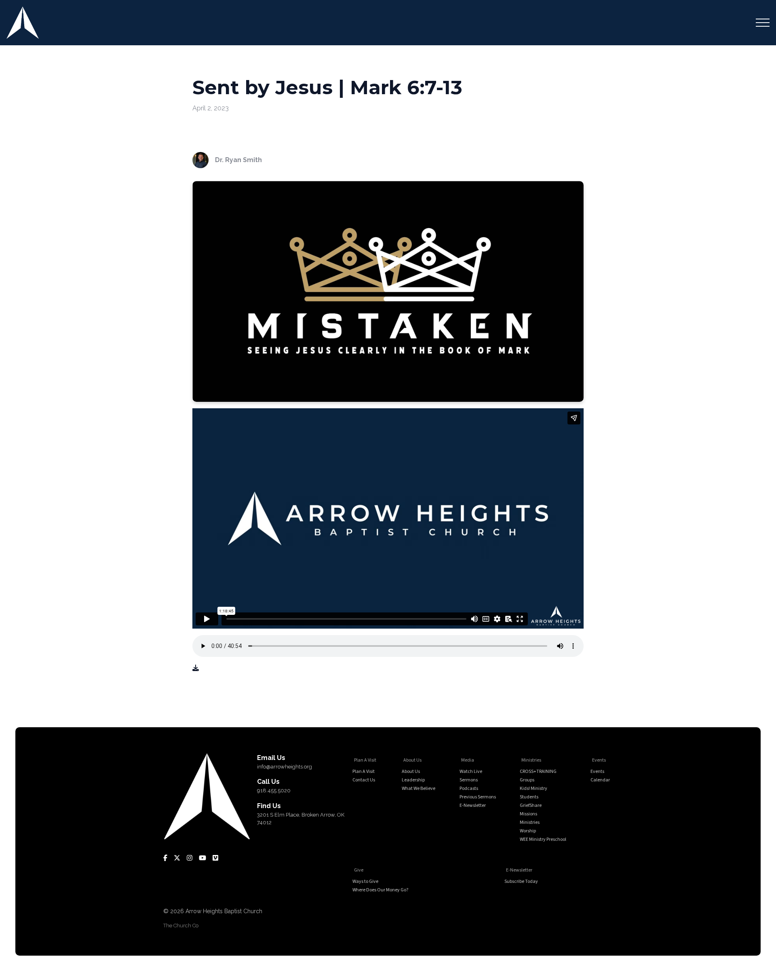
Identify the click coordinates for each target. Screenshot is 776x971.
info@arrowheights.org (284, 767)
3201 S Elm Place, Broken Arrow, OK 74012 (300, 819)
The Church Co (180, 925)
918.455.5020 (274, 790)
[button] (763, 23)
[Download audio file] (195, 668)
